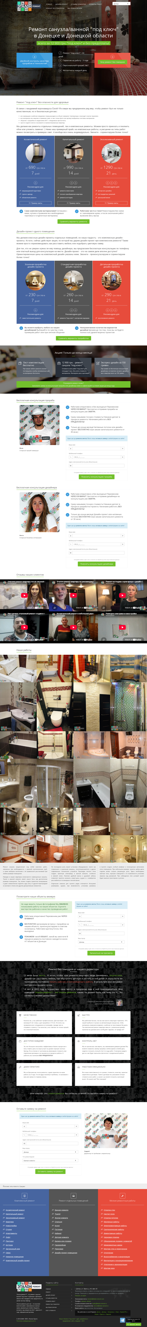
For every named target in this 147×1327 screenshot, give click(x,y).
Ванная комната (61, 1210)
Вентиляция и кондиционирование (118, 1260)
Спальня (58, 1221)
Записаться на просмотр (101, 953)
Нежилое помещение (15, 1256)
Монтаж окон (109, 1268)
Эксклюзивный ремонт (15, 1217)
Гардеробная (60, 1245)
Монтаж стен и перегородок (115, 1248)
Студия (9, 1229)
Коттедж (9, 1245)
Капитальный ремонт (14, 1214)
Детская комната (62, 1237)
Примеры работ (95, 4)
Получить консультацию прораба (96, 477)
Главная (48, 1289)
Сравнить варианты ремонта (73, 221)
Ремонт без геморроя (55, 8)
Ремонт (49, 4)
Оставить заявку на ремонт (50, 1171)
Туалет (57, 1214)
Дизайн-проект (62, 4)
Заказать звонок (134, 1324)
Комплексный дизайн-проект (18, 1260)
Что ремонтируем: (28, 1157)
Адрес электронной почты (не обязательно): (83, 462)
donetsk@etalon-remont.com (95, 1299)
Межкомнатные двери (113, 1245)
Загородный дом (13, 1248)
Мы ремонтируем (75, 8)
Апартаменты (11, 1233)
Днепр (98, 1312)
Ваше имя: (72, 445)
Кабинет (58, 1233)
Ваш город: (81, 938)
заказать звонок (86, 1301)
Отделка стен (109, 1210)
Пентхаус (10, 1241)
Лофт (8, 1237)
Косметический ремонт (15, 1210)
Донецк (104, 1312)
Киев (117, 1312)
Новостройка (11, 1225)
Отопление (108, 1252)
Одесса (102, 1314)
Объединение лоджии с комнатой (118, 1241)
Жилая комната (61, 1217)
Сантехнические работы (114, 1229)
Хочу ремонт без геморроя (112, 62)
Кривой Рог (123, 1312)
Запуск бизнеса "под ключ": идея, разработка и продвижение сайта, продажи (73, 1320)
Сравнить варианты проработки (73, 338)
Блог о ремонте (51, 1310)
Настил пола (109, 1214)
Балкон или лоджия (63, 1241)
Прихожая (59, 1248)
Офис (8, 1252)
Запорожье (111, 1312)
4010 (83, 1321)
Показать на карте (80, 1296)
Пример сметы (36, 203)
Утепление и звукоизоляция (115, 1264)
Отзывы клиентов (78, 4)
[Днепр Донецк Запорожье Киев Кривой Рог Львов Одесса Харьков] (121, 3)
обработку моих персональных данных (108, 472)
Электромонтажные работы (115, 1225)
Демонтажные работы (113, 1233)
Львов (96, 1314)
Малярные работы (111, 1221)
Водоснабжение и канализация (117, 1256)
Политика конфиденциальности (26, 1321)
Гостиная (58, 1229)
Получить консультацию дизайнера (96, 564)
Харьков (108, 1314)
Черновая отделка (111, 1237)
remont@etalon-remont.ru (101, 1306)
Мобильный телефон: (76, 453)
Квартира (10, 1221)
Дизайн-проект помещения (66, 1252)
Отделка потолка (111, 1217)
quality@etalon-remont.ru (99, 1303)
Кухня (57, 1225)
